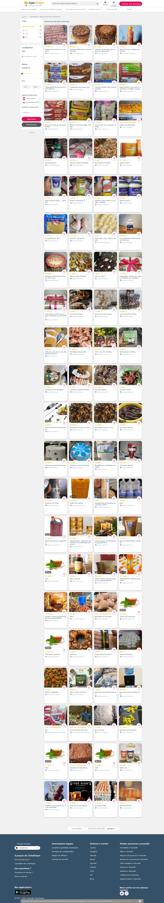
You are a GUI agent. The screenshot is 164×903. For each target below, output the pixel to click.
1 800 (99, 274)
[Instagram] (127, 893)
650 (98, 500)
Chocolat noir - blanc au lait (105, 239)
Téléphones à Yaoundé (129, 875)
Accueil (24, 17)
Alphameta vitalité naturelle (130, 579)
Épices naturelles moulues (130, 541)
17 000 (74, 236)
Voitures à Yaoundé (128, 867)
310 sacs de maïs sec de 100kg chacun (55, 352)
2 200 (99, 803)
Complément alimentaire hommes (130, 239)
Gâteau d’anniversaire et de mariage (55, 806)
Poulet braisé (101, 389)
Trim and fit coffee (128, 314)
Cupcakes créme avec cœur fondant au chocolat (56, 315)
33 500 (124, 236)
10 (103, 828)
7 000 (99, 727)
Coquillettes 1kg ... (53, 238)
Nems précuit (125, 805)
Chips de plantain (127, 125)
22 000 (74, 425)
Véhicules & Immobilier (29, 9)
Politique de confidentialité (63, 851)
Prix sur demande (128, 122)
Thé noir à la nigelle (78, 805)
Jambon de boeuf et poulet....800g (105, 201)
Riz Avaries (99, 730)
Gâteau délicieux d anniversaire (80, 50)
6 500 (124, 500)
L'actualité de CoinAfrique (25, 863)
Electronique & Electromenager (51, 9)
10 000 (49, 47)
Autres (129, 9)
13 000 (74, 500)
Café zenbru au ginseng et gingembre (105, 541)
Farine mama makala (79, 163)
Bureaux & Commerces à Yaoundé (134, 859)
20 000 (124, 765)
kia (91, 875)
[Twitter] (122, 893)
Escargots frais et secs (80, 427)
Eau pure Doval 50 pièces (105, 693)
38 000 (99, 538)
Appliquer (31, 119)
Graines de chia (51, 503)
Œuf (72, 616)
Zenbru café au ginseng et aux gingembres (55, 617)
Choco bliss (100, 276)
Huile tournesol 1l (77, 200)
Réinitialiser (32, 125)
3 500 (99, 160)
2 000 (124, 85)
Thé (46, 579)
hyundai (93, 863)
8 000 (124, 349)
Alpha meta (125, 163)
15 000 (99, 47)
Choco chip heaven (78, 276)
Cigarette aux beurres (79, 87)
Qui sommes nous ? (22, 860)
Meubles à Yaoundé (128, 871)
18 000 (49, 274)
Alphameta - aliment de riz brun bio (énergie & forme (80, 542)
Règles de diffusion (59, 855)
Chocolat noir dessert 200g (105, 125)
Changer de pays (23, 844)
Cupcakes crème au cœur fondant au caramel (130, 277)
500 (98, 236)
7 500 (74, 349)
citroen (93, 867)
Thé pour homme (127, 616)
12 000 (74, 47)
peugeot (93, 851)
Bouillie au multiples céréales (105, 466)
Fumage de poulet (78, 352)
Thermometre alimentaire (55, 428)
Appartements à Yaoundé (130, 879)
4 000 (49, 500)
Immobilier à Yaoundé (128, 848)
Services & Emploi (95, 9)
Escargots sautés (102, 163)
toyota (93, 848)
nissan (92, 859)
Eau (121, 503)
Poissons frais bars (103, 314)
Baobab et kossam (103, 616)
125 (122, 803)
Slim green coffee (128, 352)
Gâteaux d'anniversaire (55, 465)
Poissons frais (76, 314)
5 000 (49, 198)
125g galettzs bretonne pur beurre (55, 88)
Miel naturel (75, 579)
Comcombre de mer (79, 730)
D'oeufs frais (100, 805)
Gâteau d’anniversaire (79, 389)
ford (92, 871)
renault (93, 855)
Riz (46, 730)
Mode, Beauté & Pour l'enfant (75, 9)
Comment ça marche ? (24, 872)
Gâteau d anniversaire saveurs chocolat (105, 50)
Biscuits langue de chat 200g (55, 125)
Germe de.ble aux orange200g (105, 88)
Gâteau (73, 654)
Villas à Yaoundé (126, 851)
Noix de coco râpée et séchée (130, 50)
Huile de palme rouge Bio (55, 541)
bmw (92, 879)
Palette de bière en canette (55, 50)
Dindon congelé (77, 238)
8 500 (124, 387)
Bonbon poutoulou (128, 730)
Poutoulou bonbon (103, 654)
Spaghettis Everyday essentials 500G (105, 504)
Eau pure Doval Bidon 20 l (130, 693)
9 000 (124, 311)
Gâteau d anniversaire (79, 465)
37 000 (124, 160)
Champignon (50, 163)
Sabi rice (123, 768)
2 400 (74, 274)
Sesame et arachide (78, 768)
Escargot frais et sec (104, 427)
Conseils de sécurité (60, 859)
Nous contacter (21, 876)
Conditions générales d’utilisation (65, 848)
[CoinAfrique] (34, 3)
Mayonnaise (125, 200)
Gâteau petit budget (54, 389)
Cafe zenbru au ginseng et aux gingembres (105, 579)
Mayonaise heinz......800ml (55, 201)
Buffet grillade (51, 692)
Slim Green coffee (78, 692)
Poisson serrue (126, 427)
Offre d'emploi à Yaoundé (130, 863)
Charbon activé (126, 465)
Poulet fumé (125, 389)
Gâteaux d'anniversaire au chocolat (55, 277)
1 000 (123, 538)
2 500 (49, 85)
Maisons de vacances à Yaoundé (133, 855)
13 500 (74, 614)
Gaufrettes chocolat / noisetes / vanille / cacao (130, 88)
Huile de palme (76, 503)
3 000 (124, 47)
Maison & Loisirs (112, 9)
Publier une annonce (131, 4)
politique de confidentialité (122, 901)
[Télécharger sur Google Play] (23, 892)
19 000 (74, 160)
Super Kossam (126, 654)
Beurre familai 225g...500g (80, 125)
